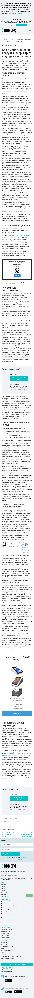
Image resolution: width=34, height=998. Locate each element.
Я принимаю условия (17, 858)
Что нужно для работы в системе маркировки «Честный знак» (26, 834)
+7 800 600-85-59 (16, 19)
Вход (10, 25)
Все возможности (6, 937)
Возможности (4, 884)
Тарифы (3, 888)
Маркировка (4, 892)
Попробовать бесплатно (11, 854)
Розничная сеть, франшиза (8, 924)
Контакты (3, 896)
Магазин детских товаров (8, 918)
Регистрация (21, 25)
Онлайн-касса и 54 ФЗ (7, 946)
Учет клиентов (5, 935)
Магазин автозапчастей (7, 906)
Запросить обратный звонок (19, 378)
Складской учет (5, 933)
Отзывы (3, 886)
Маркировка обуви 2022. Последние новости (7, 834)
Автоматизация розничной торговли (11, 956)
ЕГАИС (2, 948)
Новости (3, 890)
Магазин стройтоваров (7, 910)
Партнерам (4, 942)
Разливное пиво (5, 916)
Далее (20, 13)
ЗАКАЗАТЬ (17, 714)
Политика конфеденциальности (9, 875)
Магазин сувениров (6, 914)
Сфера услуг (4, 920)
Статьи (3, 952)
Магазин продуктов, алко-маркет (10, 908)
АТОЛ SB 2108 (6, 755)
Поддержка (4, 894)
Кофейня (3, 922)
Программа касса (5, 931)
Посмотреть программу (17, 964)
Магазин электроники (7, 904)
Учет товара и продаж (7, 929)
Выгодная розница (6, 950)
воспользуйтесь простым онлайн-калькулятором (16, 648)
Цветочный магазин (6, 912)
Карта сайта (4, 954)
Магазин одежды (5, 902)
